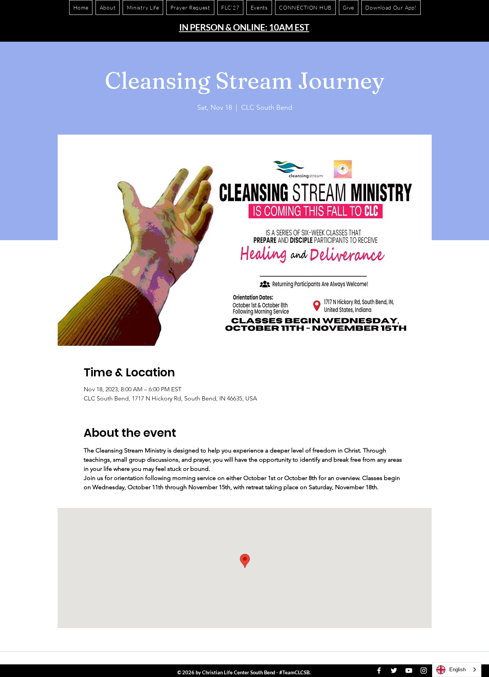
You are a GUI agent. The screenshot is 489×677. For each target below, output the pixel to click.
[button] (391, 7)
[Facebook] (379, 670)
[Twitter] (394, 670)
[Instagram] (423, 670)
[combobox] (456, 669)
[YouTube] (409, 670)
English (457, 669)
